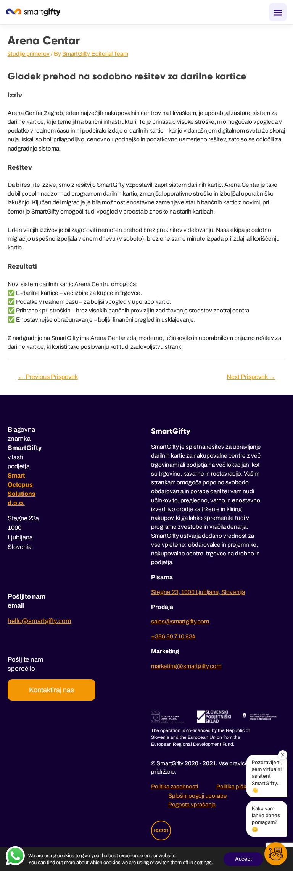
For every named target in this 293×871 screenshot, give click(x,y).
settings (203, 862)
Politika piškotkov (238, 787)
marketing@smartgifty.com (186, 666)
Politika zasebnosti (174, 787)
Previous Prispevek (48, 376)
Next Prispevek (251, 376)
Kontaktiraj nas (51, 690)
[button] (275, 853)
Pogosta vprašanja (192, 804)
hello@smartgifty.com (39, 621)
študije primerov (29, 53)
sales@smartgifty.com (180, 621)
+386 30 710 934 (173, 636)
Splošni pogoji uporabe (197, 796)
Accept (243, 859)
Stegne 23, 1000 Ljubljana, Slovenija (198, 592)
